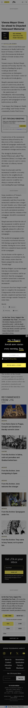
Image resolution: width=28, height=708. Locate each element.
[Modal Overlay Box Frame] (14, 354)
